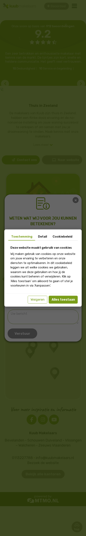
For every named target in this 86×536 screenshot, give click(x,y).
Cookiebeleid (62, 236)
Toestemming (21, 236)
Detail (42, 236)
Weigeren (38, 299)
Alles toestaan (63, 299)
